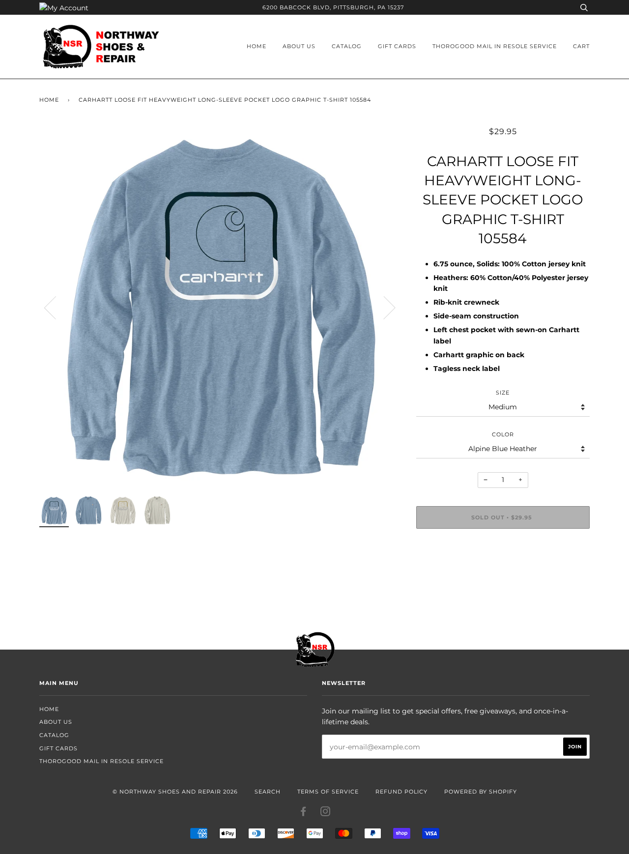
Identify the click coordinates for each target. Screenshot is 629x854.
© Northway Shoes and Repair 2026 (175, 791)
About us (299, 46)
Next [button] (383, 307)
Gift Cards (397, 46)
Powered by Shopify (480, 791)
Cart (581, 46)
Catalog (347, 46)
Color (503, 434)
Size (503, 392)
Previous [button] (56, 307)
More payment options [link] (502, 570)
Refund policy (401, 791)
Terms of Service (328, 791)
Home (256, 46)
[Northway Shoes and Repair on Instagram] (325, 813)
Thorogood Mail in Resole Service (494, 46)
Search (268, 791)
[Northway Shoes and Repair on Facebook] (303, 813)
